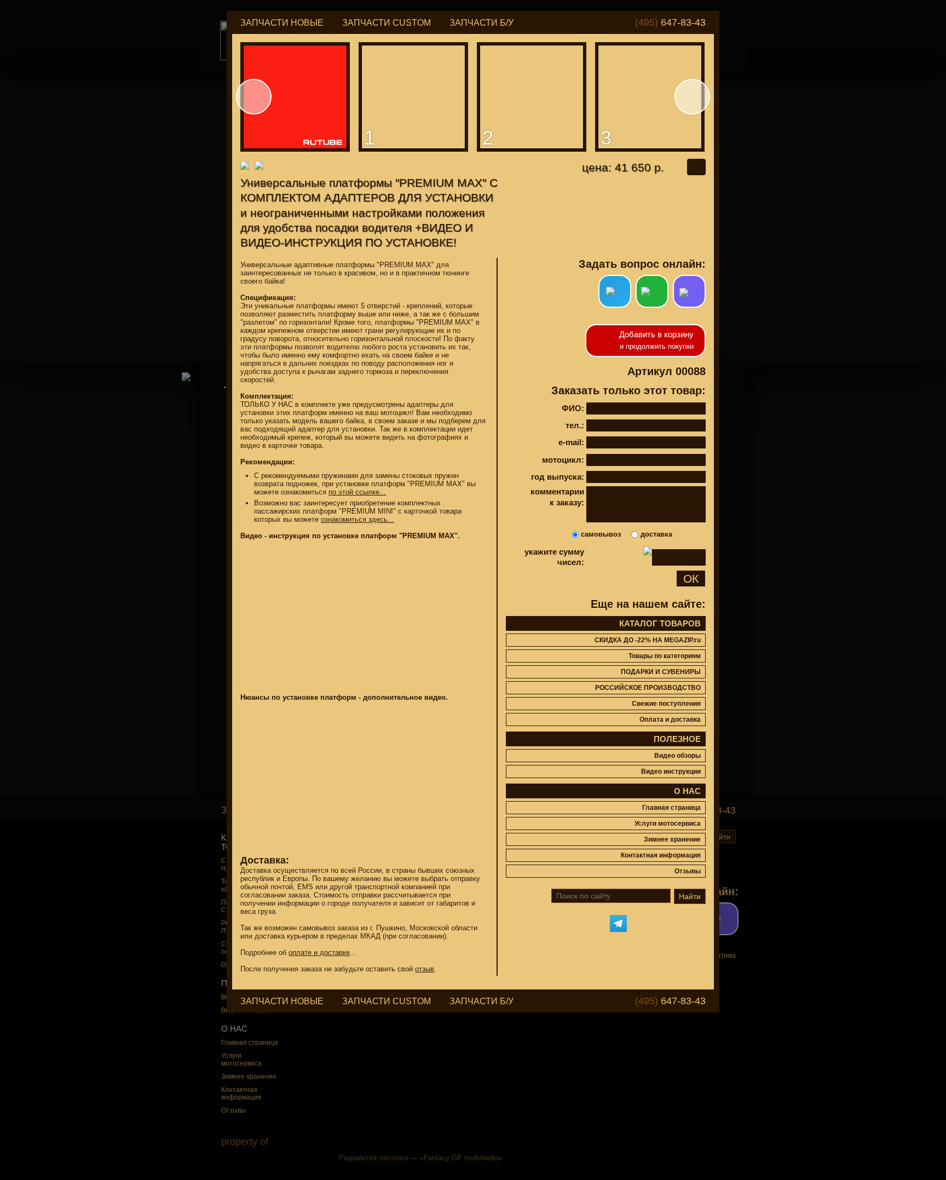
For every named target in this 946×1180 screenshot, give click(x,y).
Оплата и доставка (670, 719)
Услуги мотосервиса (667, 823)
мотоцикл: (563, 459)
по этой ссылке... (357, 492)
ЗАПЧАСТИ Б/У (481, 22)
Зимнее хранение (672, 839)
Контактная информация (661, 855)
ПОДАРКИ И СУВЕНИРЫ (661, 672)
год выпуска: (557, 476)
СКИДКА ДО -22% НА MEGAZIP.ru (648, 640)
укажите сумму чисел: (554, 557)
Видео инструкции (671, 771)
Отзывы (687, 871)
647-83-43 (670, 22)
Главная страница (671, 807)
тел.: (575, 425)
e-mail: (571, 442)
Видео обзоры (677, 755)
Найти (690, 896)
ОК (691, 578)
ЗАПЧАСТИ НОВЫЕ (282, 22)
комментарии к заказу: (557, 497)
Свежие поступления (666, 703)
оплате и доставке (319, 952)
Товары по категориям (664, 656)
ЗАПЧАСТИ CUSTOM (386, 22)
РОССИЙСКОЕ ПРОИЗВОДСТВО (648, 688)
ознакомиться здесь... (357, 519)
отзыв (424, 969)
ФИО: (573, 408)
